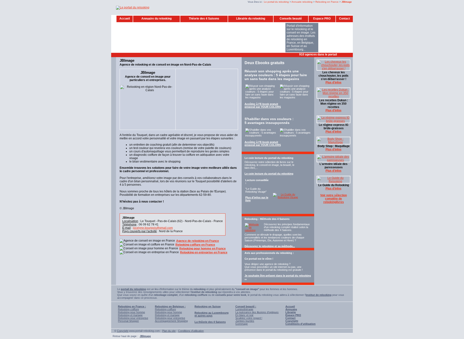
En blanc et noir (244, 315)
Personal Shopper (128, 320)
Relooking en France (327, 1)
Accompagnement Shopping (171, 320)
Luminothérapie (244, 309)
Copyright (122, 330)
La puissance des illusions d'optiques (257, 312)
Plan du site (169, 330)
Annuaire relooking (301, 1)
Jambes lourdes (244, 320)
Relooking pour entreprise (133, 318)
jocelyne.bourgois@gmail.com (153, 228)
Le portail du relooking (276, 1)
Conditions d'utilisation (191, 330)
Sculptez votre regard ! (248, 318)
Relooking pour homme (131, 312)
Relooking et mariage (130, 315)
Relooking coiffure (128, 309)
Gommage (241, 323)
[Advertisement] (205, 54)
